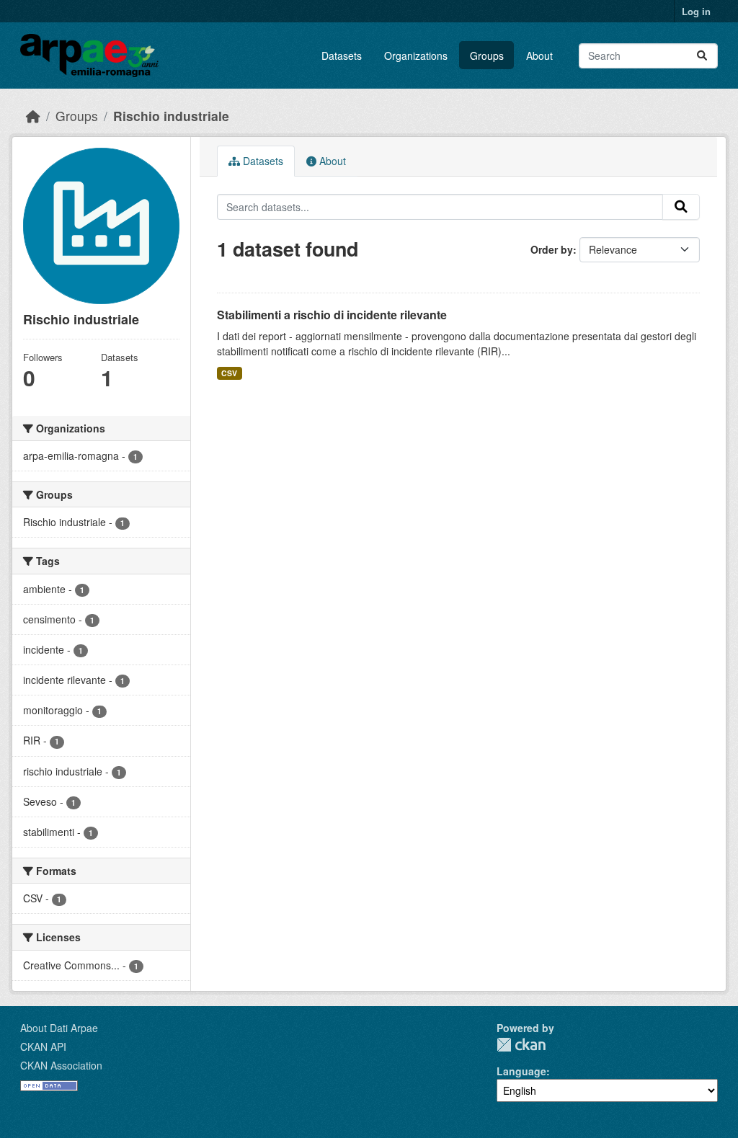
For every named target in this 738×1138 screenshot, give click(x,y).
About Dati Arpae (59, 1028)
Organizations (416, 55)
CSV (229, 373)
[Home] (33, 116)
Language (521, 1071)
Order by (551, 249)
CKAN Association (61, 1065)
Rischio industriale (171, 116)
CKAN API (43, 1046)
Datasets (341, 55)
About (539, 55)
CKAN (521, 1044)
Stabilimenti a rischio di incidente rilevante (332, 314)
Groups (487, 55)
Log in (696, 11)
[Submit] (702, 55)
